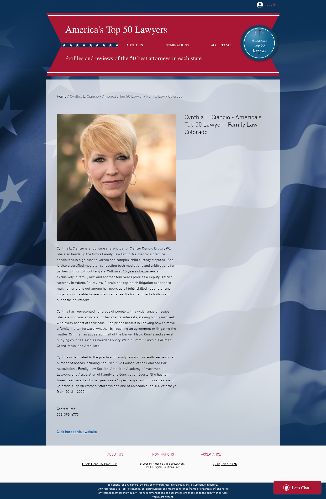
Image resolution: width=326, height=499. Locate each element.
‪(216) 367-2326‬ (225, 463)
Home (61, 96)
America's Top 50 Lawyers (116, 29)
